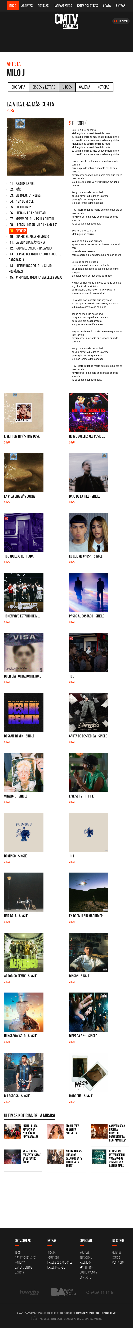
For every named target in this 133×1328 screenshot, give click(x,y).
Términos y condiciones (87, 1312)
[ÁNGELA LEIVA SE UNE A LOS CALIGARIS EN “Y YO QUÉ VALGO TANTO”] (55, 1156)
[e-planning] (99, 1292)
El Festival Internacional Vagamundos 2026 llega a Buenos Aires (117, 1158)
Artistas (27, 5)
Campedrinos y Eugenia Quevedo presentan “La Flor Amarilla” (117, 1133)
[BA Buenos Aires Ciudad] (62, 1292)
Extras (120, 5)
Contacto (85, 1277)
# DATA (51, 1252)
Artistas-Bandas (25, 1257)
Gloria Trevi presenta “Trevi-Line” (72, 1129)
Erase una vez (56, 1267)
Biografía (18, 87)
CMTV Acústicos (87, 5)
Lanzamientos (63, 5)
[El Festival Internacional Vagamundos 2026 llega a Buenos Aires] (99, 1156)
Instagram (86, 1257)
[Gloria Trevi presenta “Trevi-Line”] (55, 1131)
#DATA (107, 5)
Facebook (85, 1262)
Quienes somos (88, 1272)
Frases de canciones (59, 1262)
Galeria (84, 87)
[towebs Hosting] (29, 1292)
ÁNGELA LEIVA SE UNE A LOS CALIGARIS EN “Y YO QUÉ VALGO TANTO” (74, 1158)
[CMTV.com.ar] (66, 21)
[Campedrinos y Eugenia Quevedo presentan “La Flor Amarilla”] (99, 1131)
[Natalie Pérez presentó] (12, 1156)
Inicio (12, 5)
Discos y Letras (44, 87)
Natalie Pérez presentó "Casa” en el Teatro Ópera (32, 1156)
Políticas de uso (109, 1312)
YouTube (85, 1252)
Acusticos (53, 1257)
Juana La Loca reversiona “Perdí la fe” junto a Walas (30, 1131)
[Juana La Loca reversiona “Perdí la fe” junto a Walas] (12, 1131)
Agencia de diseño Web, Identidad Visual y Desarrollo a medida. (70, 1318)
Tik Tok (89, 1267)
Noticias (43, 5)
